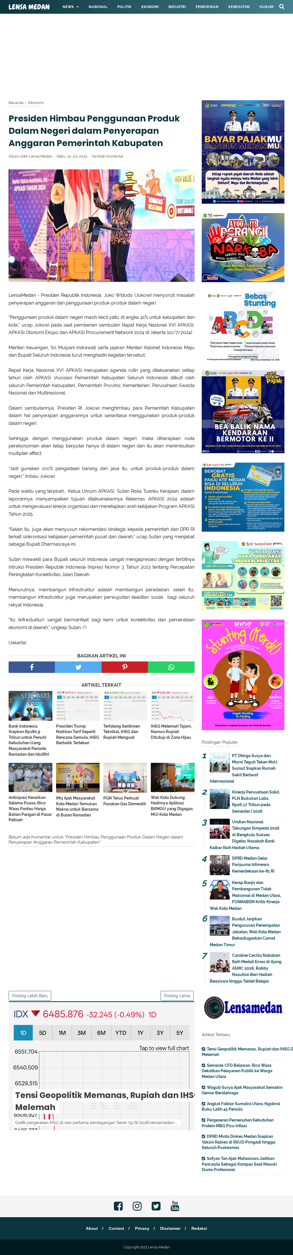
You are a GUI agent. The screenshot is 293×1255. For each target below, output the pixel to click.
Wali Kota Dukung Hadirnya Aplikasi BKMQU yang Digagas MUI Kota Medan (172, 806)
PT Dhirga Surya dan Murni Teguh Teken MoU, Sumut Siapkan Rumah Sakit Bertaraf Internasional (244, 768)
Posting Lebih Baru (29, 995)
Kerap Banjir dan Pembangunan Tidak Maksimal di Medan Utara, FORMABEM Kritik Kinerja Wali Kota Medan (245, 895)
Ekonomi (150, 7)
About (92, 1228)
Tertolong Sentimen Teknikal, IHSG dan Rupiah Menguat (121, 732)
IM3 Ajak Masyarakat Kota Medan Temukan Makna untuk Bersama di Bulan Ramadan (77, 806)
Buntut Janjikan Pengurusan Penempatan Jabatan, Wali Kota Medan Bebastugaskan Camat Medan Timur (245, 932)
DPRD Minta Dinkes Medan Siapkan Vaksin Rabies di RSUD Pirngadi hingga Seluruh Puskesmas (238, 1142)
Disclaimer (170, 1228)
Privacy (142, 1228)
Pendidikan (207, 7)
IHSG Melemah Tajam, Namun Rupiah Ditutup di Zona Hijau (171, 732)
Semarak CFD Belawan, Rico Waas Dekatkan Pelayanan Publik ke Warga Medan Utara (237, 1071)
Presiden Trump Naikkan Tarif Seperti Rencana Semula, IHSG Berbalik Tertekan (77, 734)
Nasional (98, 7)
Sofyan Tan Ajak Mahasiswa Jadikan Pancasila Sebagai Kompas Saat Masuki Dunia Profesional (239, 1164)
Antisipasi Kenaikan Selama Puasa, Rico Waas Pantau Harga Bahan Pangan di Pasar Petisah (30, 808)
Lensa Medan (29, 7)
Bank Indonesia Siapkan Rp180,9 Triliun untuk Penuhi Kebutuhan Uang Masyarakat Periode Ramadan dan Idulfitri (29, 740)
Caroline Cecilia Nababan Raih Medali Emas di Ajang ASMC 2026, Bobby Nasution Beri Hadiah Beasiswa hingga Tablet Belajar (246, 968)
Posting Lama (177, 995)
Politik (124, 7)
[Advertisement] (146, 40)
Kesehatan (239, 7)
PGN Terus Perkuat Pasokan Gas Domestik (124, 801)
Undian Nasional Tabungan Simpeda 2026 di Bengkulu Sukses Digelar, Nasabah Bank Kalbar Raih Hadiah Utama (245, 835)
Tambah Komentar (108, 156)
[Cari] (281, 6)
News (68, 7)
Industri (177, 7)
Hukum (267, 7)
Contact (116, 1228)
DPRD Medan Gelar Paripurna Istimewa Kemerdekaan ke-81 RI (253, 864)
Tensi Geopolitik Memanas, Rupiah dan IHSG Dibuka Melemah (123, 1101)
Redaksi (199, 1228)
